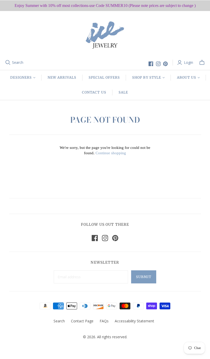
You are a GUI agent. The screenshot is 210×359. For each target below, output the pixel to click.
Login (188, 62)
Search (17, 62)
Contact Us (94, 92)
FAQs (104, 321)
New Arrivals (62, 77)
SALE (123, 92)
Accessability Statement (134, 321)
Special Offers (104, 77)
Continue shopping (111, 153)
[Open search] (7, 62)
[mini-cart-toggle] (202, 62)
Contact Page (82, 321)
